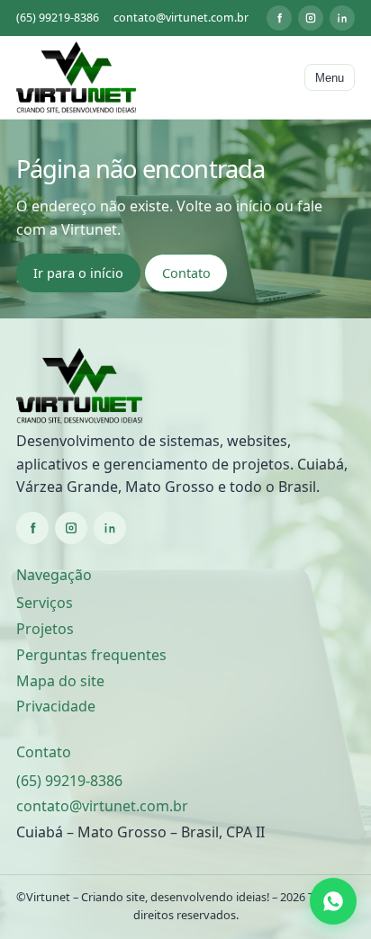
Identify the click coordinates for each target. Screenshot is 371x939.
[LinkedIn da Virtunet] (342, 18)
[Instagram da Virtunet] (310, 18)
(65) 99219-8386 (57, 17)
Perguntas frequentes (91, 655)
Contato (186, 273)
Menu (329, 78)
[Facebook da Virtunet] (279, 18)
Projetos (45, 629)
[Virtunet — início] (76, 77)
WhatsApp (336, 901)
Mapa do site (60, 681)
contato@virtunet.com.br (181, 17)
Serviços (44, 603)
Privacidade (55, 706)
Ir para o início (78, 273)
